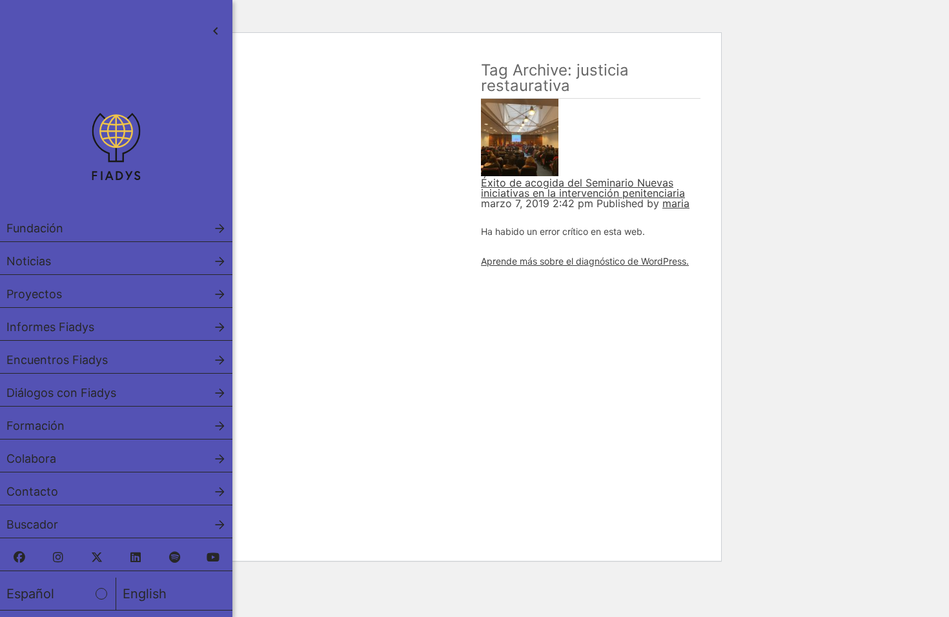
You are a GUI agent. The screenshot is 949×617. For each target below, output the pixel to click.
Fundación (34, 228)
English (145, 594)
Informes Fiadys (50, 327)
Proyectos (34, 294)
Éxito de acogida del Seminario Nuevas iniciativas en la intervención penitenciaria (583, 187)
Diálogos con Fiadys (61, 393)
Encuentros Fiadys (57, 360)
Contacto (32, 491)
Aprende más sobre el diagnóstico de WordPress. (585, 261)
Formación (35, 425)
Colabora (31, 458)
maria (675, 203)
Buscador (32, 524)
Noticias (28, 261)
